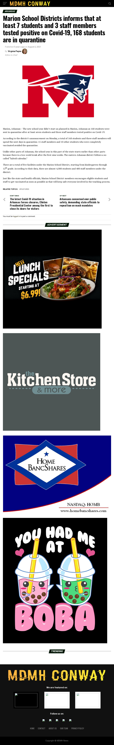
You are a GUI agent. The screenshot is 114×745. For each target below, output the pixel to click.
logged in (16, 216)
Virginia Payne (14, 51)
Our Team (64, 728)
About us (53, 728)
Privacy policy (77, 728)
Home (32, 728)
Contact (41, 728)
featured (24, 189)
